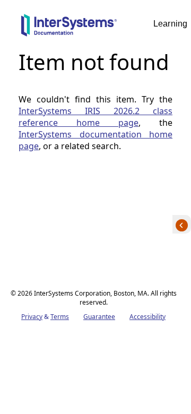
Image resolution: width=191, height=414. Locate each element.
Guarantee (99, 316)
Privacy (31, 316)
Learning (170, 23)
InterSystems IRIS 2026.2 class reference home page (95, 116)
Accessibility (147, 316)
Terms (59, 316)
